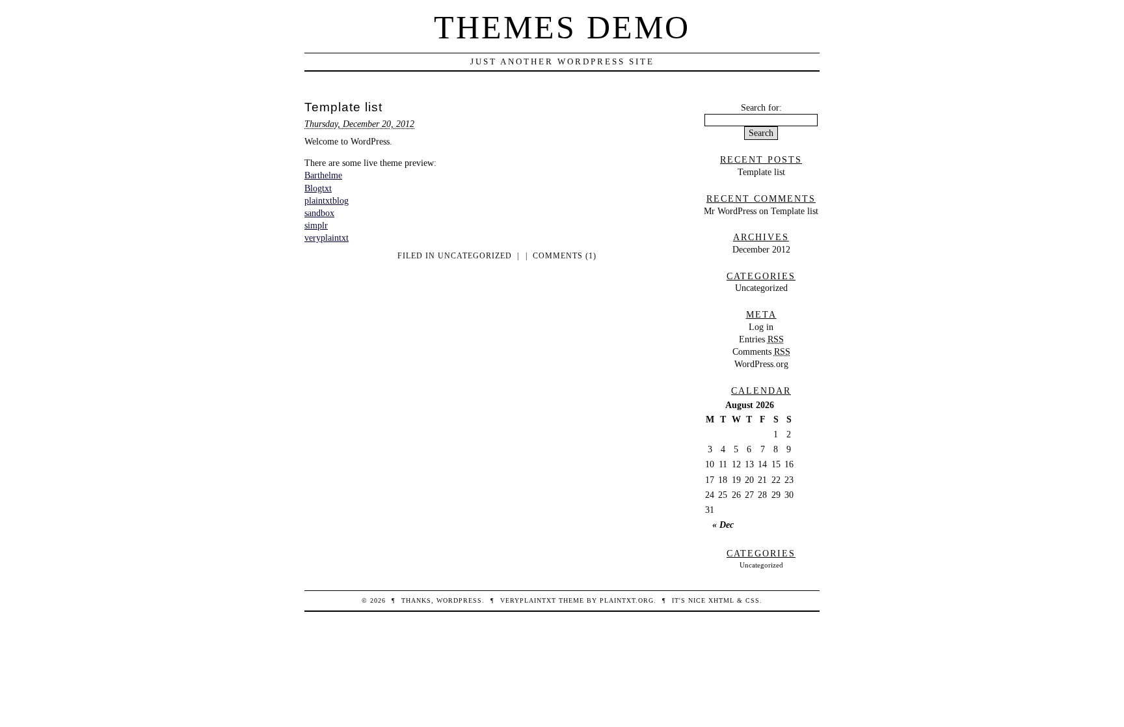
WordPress (459, 600)
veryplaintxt (326, 237)
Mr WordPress (730, 211)
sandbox (319, 213)
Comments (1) (564, 256)
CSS (752, 600)
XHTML (721, 600)
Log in (761, 327)
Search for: (761, 107)
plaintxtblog (326, 200)
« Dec (723, 524)
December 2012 (761, 249)
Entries (761, 339)
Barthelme (323, 175)
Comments (761, 351)
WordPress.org (761, 364)
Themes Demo (562, 27)
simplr (316, 225)
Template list (343, 107)
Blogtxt (318, 188)
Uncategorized (475, 256)
